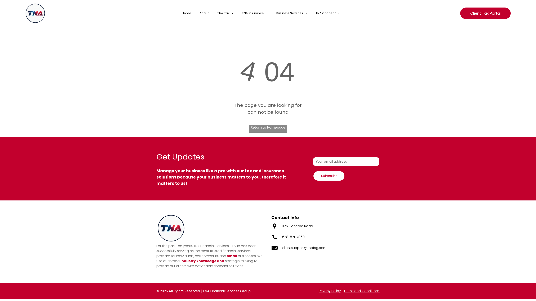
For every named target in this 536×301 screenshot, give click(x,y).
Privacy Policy (330, 290)
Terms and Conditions (362, 290)
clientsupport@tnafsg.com (304, 247)
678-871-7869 (293, 237)
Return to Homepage (268, 127)
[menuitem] (186, 13)
